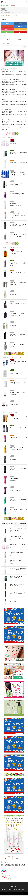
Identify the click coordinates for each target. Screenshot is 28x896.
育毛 (4, 5)
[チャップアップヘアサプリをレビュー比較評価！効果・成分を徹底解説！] (7, 39)
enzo (6, 35)
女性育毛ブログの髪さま (11, 893)
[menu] (26, 2)
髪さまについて (4, 889)
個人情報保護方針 (11, 889)
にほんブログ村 (4, 873)
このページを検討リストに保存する (9, 15)
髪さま (14, 886)
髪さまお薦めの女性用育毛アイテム (20, 524)
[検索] (23, 2)
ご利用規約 (18, 889)
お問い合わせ (23, 889)
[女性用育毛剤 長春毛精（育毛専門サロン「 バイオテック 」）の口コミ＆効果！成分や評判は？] (20, 39)
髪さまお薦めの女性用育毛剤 (7, 524)
